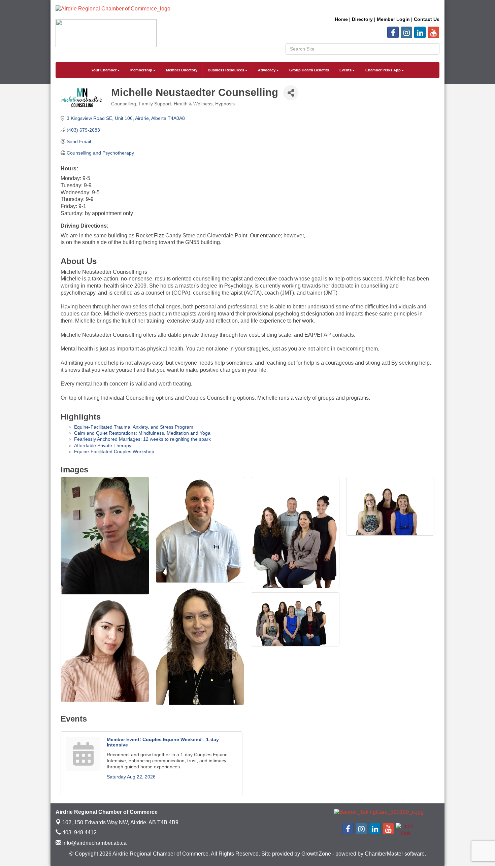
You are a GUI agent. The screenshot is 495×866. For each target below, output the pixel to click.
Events (345, 70)
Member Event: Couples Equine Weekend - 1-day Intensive (163, 742)
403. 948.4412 (79, 832)
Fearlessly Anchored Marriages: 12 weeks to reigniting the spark (142, 439)
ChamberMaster (384, 854)
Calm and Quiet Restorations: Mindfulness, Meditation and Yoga (142, 433)
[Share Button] (290, 92)
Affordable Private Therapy (102, 445)
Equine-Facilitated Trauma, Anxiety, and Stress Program (133, 427)
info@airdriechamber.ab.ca (94, 843)
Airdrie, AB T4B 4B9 (120, 822)
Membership (141, 70)
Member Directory (181, 70)
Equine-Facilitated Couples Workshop (114, 451)
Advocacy (266, 70)
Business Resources (226, 70)
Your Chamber (104, 70)
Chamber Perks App (383, 70)
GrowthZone (316, 854)
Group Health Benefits (309, 70)
